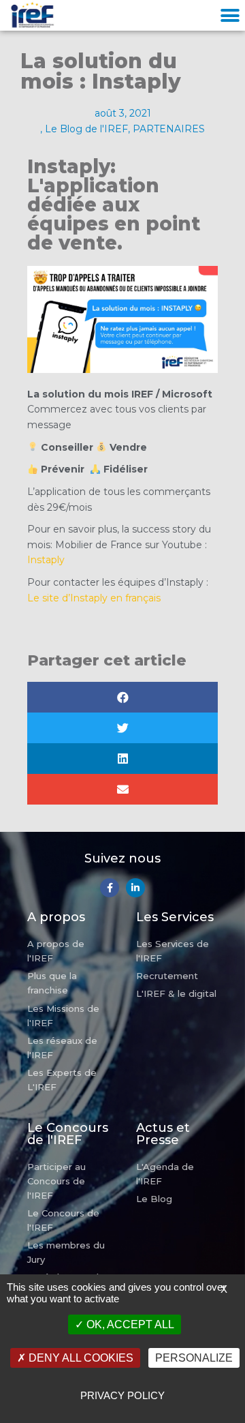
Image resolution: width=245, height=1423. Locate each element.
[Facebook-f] (109, 887)
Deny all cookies (79, 1358)
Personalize (194, 1358)
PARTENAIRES (169, 129)
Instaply (46, 560)
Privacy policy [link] (122, 1395)
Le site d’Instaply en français (94, 598)
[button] (229, 15)
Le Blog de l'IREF (86, 129)
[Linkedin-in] (135, 887)
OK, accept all (129, 1324)
